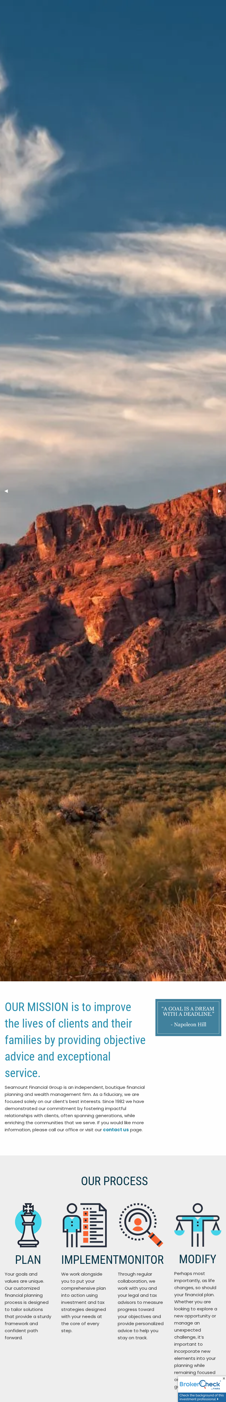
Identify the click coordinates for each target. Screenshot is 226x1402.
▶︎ (222, 490)
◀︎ (8, 490)
